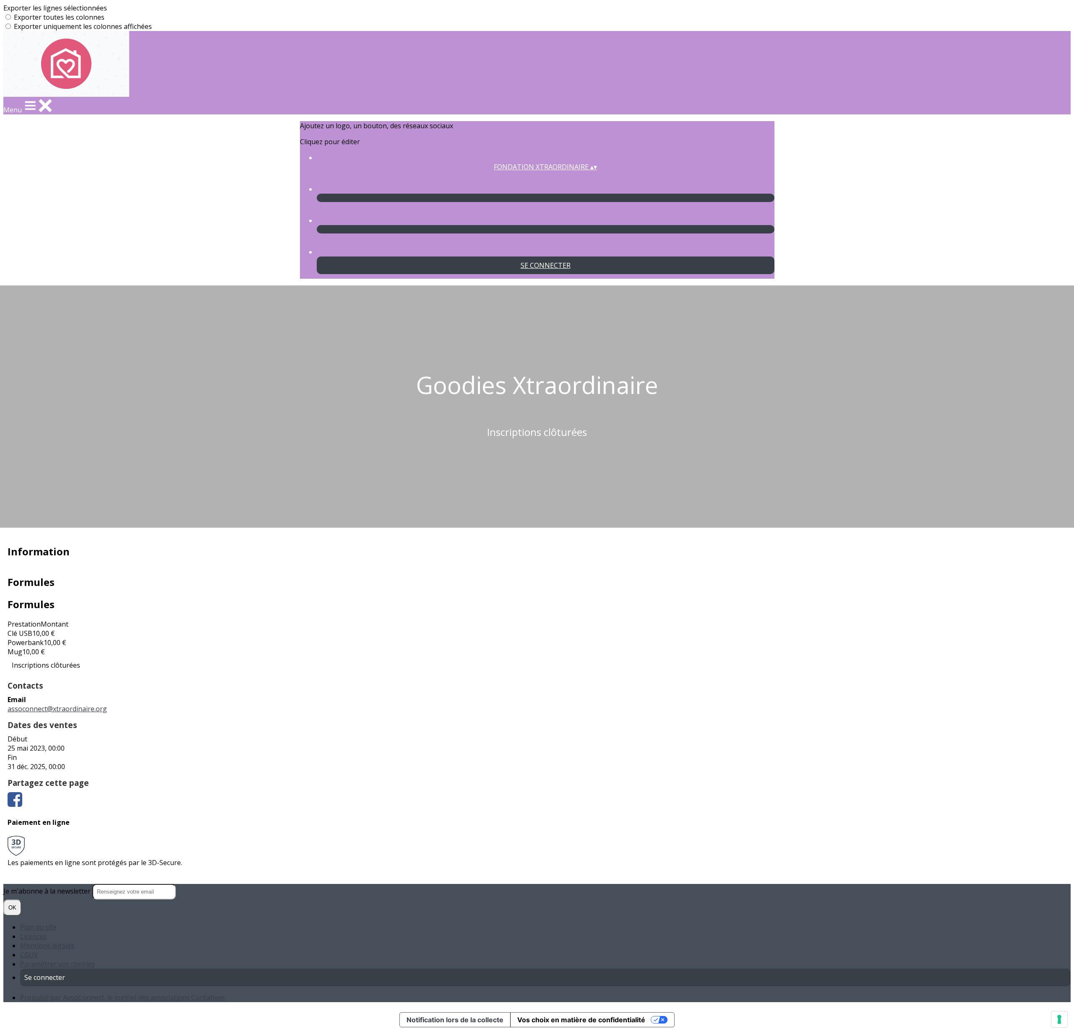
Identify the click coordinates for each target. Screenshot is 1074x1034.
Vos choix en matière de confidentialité (581, 1020)
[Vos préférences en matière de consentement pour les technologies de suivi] (1059, 1019)
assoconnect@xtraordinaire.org (57, 708)
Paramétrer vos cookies (57, 964)
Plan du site (38, 927)
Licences (33, 936)
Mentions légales (47, 945)
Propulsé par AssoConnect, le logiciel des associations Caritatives (122, 997)
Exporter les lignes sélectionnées (55, 8)
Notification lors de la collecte (455, 1020)
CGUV (29, 954)
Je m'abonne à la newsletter (47, 891)
